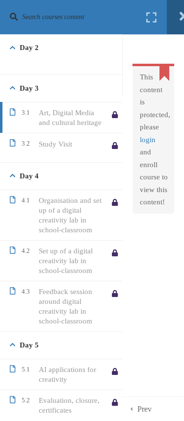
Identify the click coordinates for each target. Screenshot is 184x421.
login (148, 140)
